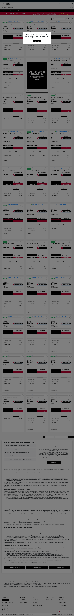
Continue (37, 41)
